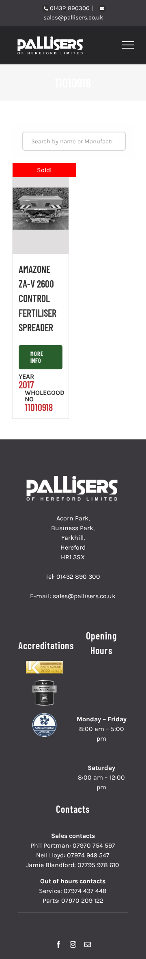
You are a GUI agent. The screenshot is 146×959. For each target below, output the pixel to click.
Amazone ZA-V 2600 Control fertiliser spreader (37, 298)
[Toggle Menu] (128, 45)
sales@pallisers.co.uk (73, 17)
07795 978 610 (98, 865)
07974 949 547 (88, 855)
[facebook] (58, 944)
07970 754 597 (94, 845)
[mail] (87, 944)
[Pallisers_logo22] (73, 479)
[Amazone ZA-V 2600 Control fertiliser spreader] (41, 208)
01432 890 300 (78, 576)
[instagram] (73, 944)
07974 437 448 (85, 891)
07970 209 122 (82, 900)
